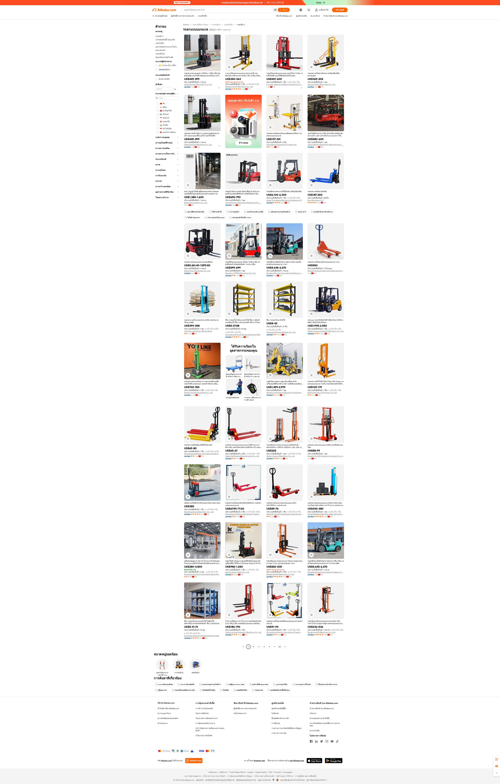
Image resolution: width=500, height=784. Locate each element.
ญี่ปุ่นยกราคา (162, 690)
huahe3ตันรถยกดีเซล (165, 684)
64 (280, 647)
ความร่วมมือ (315, 730)
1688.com (223, 772)
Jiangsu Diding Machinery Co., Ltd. (321, 84)
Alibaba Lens (166, 761)
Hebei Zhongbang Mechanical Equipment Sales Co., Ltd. (284, 200)
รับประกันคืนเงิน (202, 713)
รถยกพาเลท (259, 690)
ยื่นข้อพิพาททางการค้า (280, 718)
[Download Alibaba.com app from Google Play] (333, 760)
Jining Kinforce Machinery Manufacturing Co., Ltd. (326, 145)
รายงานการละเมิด (279, 733)
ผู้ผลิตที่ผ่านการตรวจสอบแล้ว (245, 708)
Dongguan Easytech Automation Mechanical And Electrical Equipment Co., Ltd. (202, 574)
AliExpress (213, 772)
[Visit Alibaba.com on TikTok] (337, 741)
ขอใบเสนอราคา (240, 713)
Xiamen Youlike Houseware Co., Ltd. (198, 393)
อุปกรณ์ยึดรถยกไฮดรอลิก (195, 212)
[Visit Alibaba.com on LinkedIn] (316, 741)
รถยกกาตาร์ (302, 212)
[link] (496, 759)
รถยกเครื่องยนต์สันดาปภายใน (185, 690)
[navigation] (167, 336)
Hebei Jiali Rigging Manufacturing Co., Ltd (242, 456)
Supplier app (259, 761)
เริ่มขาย (313, 713)
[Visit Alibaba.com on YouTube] (332, 741)
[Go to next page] (285, 646)
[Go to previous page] (243, 646)
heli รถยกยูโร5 (234, 212)
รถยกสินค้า (228, 25)
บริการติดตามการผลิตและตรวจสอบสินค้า (210, 729)
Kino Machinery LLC (316, 200)
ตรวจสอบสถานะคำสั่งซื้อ (320, 718)
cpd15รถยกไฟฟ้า (282, 684)
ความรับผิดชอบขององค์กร (168, 718)
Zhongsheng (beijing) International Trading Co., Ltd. (202, 454)
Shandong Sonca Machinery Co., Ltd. (199, 512)
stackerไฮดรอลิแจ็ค (187, 684)
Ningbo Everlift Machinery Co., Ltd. (239, 86)
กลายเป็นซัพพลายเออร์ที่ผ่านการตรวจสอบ (325, 724)
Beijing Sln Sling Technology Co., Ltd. (322, 393)
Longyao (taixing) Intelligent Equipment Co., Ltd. (284, 84)
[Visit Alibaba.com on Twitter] (321, 741)
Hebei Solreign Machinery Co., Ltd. (198, 84)
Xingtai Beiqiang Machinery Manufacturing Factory (326, 514)
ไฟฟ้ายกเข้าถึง (217, 212)
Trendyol (277, 772)
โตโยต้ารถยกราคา (193, 217)
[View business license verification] (273, 780)
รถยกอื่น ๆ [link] (241, 25)
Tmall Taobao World (237, 772)
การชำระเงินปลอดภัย (204, 708)
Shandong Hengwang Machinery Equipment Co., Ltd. (284, 393)
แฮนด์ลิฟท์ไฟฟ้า (241, 690)
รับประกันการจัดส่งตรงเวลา (207, 718)
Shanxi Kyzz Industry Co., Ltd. (195, 203)
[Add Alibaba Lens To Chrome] (193, 760)
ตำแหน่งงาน (163, 723)
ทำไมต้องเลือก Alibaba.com (168, 708)
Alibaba (186, 25)
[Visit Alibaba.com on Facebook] (311, 741)
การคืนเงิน (276, 723)
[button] (275, 9)
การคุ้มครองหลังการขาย (205, 723)
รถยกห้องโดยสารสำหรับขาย (323, 212)
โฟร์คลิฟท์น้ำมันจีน (208, 690)
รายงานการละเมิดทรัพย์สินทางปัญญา (287, 728)
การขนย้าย (215, 25)
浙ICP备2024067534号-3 (316, 780)
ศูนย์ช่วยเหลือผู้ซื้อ (279, 708)
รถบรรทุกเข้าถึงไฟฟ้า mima (241, 217)
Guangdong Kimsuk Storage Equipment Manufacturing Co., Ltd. (243, 335)
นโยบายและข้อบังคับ (204, 735)
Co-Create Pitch (164, 713)
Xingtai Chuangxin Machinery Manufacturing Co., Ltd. (326, 271)
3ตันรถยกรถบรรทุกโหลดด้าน (280, 212)
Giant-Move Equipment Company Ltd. (281, 145)
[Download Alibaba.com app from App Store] (314, 760)
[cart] (309, 10)
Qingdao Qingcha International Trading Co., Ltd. (284, 273)
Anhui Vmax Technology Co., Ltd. (197, 271)
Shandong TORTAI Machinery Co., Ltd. (240, 273)
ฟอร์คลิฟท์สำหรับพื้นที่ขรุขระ (280, 690)
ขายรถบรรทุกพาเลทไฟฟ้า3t (211, 684)
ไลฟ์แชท (275, 713)
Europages (287, 772)
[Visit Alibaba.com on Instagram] (326, 741)
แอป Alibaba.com (297, 761)
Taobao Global (260, 772)
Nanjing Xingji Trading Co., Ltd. (237, 572)
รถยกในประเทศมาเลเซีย (255, 212)
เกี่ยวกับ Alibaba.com (166, 703)
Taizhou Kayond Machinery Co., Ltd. (280, 456)
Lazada (250, 772)
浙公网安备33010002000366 (292, 780)
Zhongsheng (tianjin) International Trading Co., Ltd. (243, 514)
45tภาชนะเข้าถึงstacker (216, 217)
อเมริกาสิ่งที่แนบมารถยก (260, 684)
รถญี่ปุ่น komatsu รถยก (236, 684)
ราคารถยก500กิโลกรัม (303, 684)
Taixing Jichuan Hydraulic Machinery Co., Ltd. (326, 331)
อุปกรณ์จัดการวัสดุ (200, 25)
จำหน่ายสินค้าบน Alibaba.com (322, 708)
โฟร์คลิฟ (226, 690)
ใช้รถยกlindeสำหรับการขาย (327, 684)
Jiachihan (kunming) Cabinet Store (198, 331)
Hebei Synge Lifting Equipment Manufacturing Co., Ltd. (284, 514)
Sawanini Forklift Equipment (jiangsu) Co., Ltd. (326, 456)
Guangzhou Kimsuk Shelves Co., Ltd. (281, 332)
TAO (270, 772)
